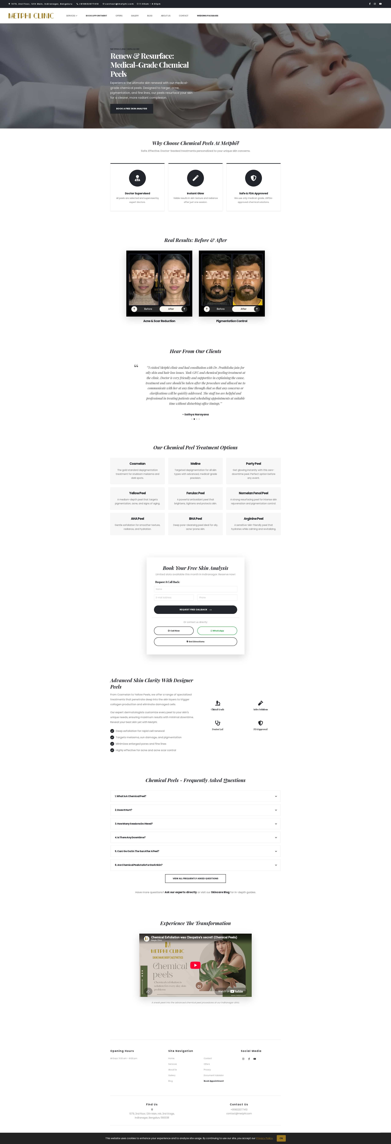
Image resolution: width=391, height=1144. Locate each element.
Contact (183, 15)
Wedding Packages (207, 15)
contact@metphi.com (119, 4)
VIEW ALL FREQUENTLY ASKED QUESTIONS (195, 878)
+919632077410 (89, 4)
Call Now (175, 630)
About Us (165, 15)
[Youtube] (381, 3)
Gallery (135, 15)
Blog (149, 15)
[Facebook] (370, 3)
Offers (119, 15)
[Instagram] (375, 3)
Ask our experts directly (181, 892)
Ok (281, 1138)
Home (171, 1058)
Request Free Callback (194, 609)
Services (70, 15)
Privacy (207, 1069)
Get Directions (196, 641)
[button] (192, 419)
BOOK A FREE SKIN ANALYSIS (131, 108)
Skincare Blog (220, 892)
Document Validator (214, 1075)
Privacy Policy (264, 1138)
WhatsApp (218, 630)
